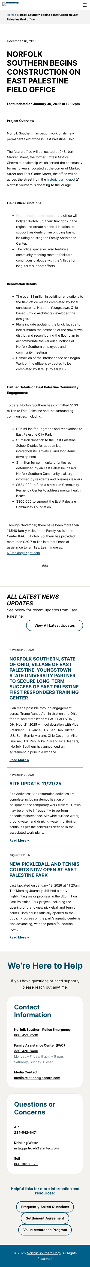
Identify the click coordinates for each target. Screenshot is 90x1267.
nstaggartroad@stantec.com (36, 1148)
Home (11, 14)
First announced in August (36, 215)
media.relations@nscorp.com (37, 1078)
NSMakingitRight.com (23, 553)
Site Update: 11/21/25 (35, 783)
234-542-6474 (26, 1132)
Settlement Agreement (45, 1218)
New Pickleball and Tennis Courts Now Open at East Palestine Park (44, 869)
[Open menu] (85, 5)
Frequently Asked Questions (45, 1207)
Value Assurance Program (45, 1230)
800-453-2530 (26, 1035)
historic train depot (61, 179)
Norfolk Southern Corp (44, 1253)
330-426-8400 (26, 1051)
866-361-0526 (26, 1164)
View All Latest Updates (54, 625)
